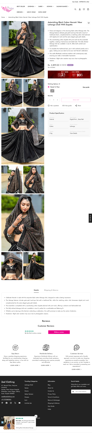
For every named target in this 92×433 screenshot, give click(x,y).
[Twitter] (15, 403)
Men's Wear (31, 12)
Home (3, 17)
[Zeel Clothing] (7, 9)
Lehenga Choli (29, 385)
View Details (73, 133)
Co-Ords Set (28, 403)
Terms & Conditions (53, 397)
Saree (40, 6)
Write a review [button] (59, 332)
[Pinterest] (2, 403)
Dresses (20, 12)
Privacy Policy (52, 394)
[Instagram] (11, 403)
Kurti (26, 400)
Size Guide (51, 406)
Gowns (49, 6)
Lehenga (31, 6)
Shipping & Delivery (54, 403)
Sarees (26, 388)
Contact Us (51, 391)
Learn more (14, 365)
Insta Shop (42, 12)
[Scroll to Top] (88, 423)
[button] (36, 416)
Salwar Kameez (29, 394)
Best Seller (21, 6)
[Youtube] (19, 403)
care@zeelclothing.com (8, 397)
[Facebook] (6, 403)
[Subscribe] (89, 391)
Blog (49, 385)
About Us (50, 388)
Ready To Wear (55, 87)
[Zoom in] (41, 25)
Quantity (50, 96)
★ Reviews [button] (90, 218)
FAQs (49, 409)
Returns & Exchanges (54, 400)
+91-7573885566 (6, 399)
